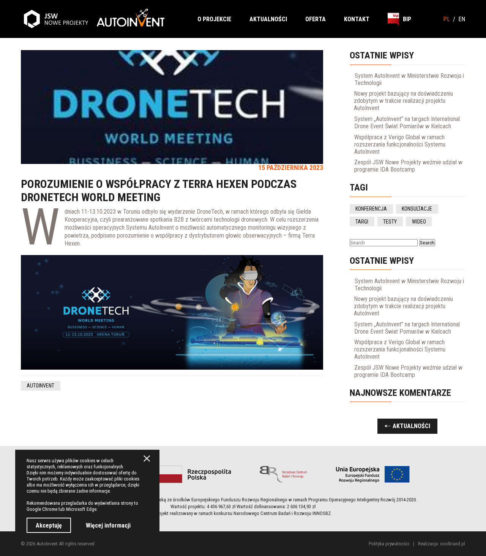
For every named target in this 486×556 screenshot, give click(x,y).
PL (446, 19)
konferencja (371, 209)
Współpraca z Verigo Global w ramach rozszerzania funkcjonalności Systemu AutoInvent (399, 144)
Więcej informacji (108, 525)
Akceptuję (49, 525)
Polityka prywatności (389, 544)
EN (461, 19)
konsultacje (417, 209)
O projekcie (214, 19)
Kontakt (356, 19)
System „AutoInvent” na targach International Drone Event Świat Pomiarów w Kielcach (407, 122)
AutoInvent (40, 386)
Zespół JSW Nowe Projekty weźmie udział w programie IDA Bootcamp (408, 166)
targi (361, 222)
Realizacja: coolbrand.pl (441, 544)
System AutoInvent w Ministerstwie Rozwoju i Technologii (409, 79)
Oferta (315, 19)
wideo (419, 222)
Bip (407, 19)
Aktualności (268, 19)
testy (390, 222)
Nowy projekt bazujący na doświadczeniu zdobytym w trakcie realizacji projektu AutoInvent (403, 101)
